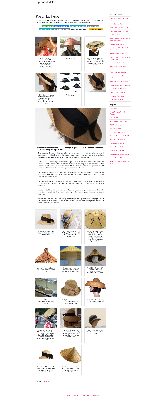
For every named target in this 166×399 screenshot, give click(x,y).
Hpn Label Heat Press (116, 24)
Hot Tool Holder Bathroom (118, 89)
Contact (76, 395)
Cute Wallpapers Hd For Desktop (120, 154)
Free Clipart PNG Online (117, 132)
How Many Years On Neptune (119, 81)
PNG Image (113, 108)
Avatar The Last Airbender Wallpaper (118, 113)
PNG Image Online (115, 118)
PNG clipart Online (115, 129)
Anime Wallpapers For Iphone (119, 121)
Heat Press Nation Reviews (118, 72)
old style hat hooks (93, 26)
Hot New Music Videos (117, 44)
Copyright (96, 395)
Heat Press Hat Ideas (116, 100)
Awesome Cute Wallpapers (118, 139)
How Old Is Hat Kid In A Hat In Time (119, 19)
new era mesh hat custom (61, 29)
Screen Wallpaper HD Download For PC (119, 162)
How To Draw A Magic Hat (118, 92)
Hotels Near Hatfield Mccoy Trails (118, 67)
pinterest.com (46, 381)
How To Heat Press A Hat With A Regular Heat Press (120, 39)
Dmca (68, 395)
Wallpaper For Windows (117, 150)
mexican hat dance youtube (79, 29)
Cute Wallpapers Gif (116, 158)
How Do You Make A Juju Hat (119, 31)
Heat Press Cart (115, 35)
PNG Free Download (116, 125)
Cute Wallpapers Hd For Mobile (119, 147)
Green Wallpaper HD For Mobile (119, 136)
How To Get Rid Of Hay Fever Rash (119, 77)
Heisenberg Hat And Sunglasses (120, 85)
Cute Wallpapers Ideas (117, 143)
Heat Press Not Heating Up (118, 53)
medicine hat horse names (78, 26)
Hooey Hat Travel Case (117, 96)
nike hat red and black (95, 29)
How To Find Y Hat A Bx (117, 63)
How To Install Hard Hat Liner (119, 28)
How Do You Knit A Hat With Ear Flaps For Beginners (119, 49)
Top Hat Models (44, 2)
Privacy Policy (86, 395)
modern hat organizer (45, 29)
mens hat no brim (47, 26)
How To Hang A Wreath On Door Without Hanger (120, 58)
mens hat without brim (61, 26)
